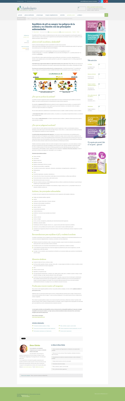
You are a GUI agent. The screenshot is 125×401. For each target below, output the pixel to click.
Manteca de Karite (92, 74)
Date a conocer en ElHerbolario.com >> (101, 393)
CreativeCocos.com (24, 395)
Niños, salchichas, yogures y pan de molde (68, 325)
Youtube (107, 1)
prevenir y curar (71, 15)
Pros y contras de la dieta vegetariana (60, 369)
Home (29, 18)
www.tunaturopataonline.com (38, 317)
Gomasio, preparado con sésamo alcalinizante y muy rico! (71, 328)
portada (20, 15)
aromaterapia (39, 15)
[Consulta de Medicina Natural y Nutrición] (95, 26)
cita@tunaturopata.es (39, 366)
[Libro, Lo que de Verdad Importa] (96, 162)
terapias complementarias (51, 15)
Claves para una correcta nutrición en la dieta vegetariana (44, 328)
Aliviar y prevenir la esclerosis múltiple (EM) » (39, 375)
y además (79, 15)
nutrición (62, 15)
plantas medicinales (29, 15)
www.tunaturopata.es (27, 366)
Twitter (102, 1)
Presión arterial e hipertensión (65, 331)
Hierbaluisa (90, 106)
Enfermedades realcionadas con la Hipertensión (42, 331)
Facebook (99, 1)
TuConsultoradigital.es (26, 396)
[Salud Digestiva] (95, 120)
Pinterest (104, 1)
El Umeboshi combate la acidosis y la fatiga (42, 325)
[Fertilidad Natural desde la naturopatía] (95, 132)
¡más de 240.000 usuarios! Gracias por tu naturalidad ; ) (88, 1)
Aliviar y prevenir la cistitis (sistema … (95, 7)
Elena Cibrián (36, 32)
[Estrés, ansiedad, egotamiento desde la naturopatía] (95, 50)
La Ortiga (90, 64)
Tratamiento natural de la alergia (59, 363)
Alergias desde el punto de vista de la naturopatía (62, 361)
